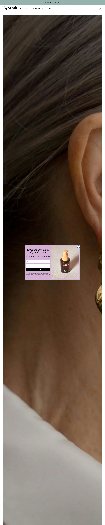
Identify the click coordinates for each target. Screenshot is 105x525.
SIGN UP (38, 270)
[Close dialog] (78, 247)
